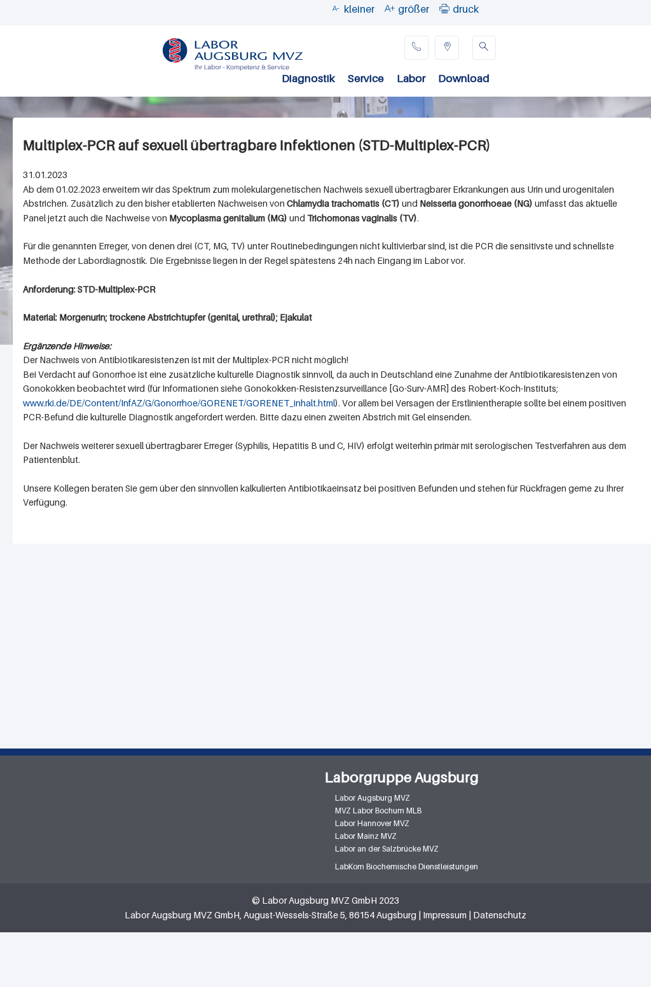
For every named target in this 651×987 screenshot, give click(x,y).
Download (464, 78)
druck (466, 9)
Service (366, 78)
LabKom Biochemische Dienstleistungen (406, 866)
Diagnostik (308, 78)
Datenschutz (499, 914)
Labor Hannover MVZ (372, 823)
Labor (411, 78)
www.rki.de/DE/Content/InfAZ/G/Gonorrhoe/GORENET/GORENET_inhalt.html (179, 402)
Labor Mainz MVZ (366, 836)
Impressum (445, 914)
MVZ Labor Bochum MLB (378, 810)
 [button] (444, 8)
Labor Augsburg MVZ (372, 798)
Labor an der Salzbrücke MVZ (387, 848)
